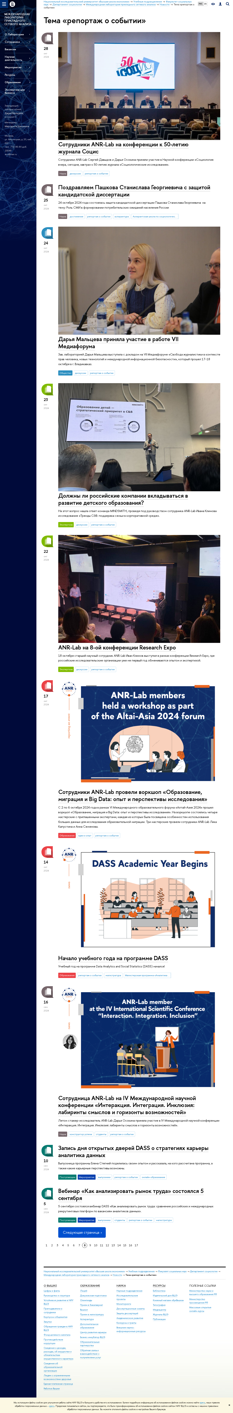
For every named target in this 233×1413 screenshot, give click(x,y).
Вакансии (10, 49)
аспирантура (121, 216)
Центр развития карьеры (93, 1332)
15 (124, 1245)
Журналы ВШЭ (160, 1314)
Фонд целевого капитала (57, 1334)
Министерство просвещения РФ (198, 1301)
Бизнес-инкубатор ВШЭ (92, 1337)
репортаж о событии (96, 173)
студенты (101, 1134)
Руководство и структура (57, 1295)
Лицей (83, 1290)
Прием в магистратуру (92, 1314)
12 (107, 1245)
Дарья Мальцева (14, 113)
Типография (159, 1305)
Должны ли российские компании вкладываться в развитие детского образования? (123, 499)
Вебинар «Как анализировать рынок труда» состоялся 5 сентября (131, 1194)
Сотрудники (12, 42)
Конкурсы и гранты (126, 1322)
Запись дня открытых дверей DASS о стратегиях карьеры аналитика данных (133, 1151)
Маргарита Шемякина (17, 126)
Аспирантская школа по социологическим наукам (156, 216)
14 (119, 1245)
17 (136, 1245)
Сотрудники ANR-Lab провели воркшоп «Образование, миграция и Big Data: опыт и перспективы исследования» (132, 795)
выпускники (104, 1177)
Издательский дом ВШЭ (165, 1295)
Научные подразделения (129, 1290)
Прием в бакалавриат (91, 1305)
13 (113, 1245)
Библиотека (159, 1290)
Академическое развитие (129, 1318)
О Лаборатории (14, 34)
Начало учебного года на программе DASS (113, 958)
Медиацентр (159, 1309)
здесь (202, 1402)
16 (130, 1245)
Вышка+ (84, 1309)
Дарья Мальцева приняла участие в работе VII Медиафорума (118, 342)
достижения (76, 216)
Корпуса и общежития (55, 1317)
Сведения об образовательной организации (53, 1367)
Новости (117, 1274)
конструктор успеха (81, 1134)
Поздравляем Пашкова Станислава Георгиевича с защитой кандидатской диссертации (134, 190)
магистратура (113, 975)
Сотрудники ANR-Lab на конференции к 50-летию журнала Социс (123, 147)
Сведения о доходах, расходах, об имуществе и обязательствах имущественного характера (58, 1353)
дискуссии (75, 173)
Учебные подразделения (141, 1271)
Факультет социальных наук (172, 1271)
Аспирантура (87, 1319)
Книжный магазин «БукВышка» (168, 1300)
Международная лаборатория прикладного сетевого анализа (76, 1274)
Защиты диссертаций (127, 1313)
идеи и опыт (84, 835)
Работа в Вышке (52, 1388)
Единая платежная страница (58, 1383)
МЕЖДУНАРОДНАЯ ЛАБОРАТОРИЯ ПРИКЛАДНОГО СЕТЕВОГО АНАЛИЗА (17, 19)
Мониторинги (123, 1303)
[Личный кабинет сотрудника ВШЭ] (220, 4)
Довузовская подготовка (93, 1295)
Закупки (48, 1321)
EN (205, 4)
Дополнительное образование (89, 1326)
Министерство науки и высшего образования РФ (203, 1292)
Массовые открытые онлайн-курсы (200, 1309)
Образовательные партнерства (90, 1343)
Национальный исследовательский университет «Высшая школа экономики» (84, 1271)
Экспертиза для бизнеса (15, 91)
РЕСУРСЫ (159, 1286)
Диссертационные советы (130, 1308)
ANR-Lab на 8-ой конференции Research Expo (117, 647)
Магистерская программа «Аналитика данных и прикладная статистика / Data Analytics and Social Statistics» (148, 975)
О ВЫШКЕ (50, 1286)
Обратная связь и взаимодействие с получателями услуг (90, 1354)
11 (101, 1245)
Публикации (159, 1319)
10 (95, 1245)
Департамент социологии (204, 1271)
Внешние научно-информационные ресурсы (131, 1329)
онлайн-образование (153, 1177)
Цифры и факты (52, 1290)
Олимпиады (86, 1300)
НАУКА (121, 1286)
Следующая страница (81, 1232)
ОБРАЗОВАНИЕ (90, 1286)
